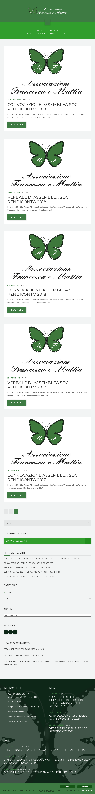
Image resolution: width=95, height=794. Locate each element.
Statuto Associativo (16, 541)
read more (17, 124)
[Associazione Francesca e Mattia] (47, 10)
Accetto (67, 786)
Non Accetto (85, 786)
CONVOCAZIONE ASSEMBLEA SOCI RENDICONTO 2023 (29, 576)
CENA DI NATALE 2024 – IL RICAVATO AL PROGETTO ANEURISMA (33, 572)
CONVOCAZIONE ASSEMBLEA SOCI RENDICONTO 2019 (43, 106)
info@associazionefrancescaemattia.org (23, 707)
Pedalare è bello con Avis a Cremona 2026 (24, 649)
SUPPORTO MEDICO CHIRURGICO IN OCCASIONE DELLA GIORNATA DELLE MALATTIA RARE (46, 559)
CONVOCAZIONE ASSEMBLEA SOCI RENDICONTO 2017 (43, 477)
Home (30, 33)
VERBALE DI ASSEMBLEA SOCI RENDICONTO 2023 (27, 567)
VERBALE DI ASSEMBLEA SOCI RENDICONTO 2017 (38, 384)
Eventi (9, 593)
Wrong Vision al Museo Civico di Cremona (23, 655)
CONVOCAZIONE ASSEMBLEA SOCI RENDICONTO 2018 (43, 292)
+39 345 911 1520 (14, 702)
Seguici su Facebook (16, 712)
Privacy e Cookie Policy (87, 790)
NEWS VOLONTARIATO (17, 643)
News (27, 100)
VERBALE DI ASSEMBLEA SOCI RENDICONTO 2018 (38, 199)
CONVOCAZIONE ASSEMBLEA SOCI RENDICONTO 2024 (29, 563)
